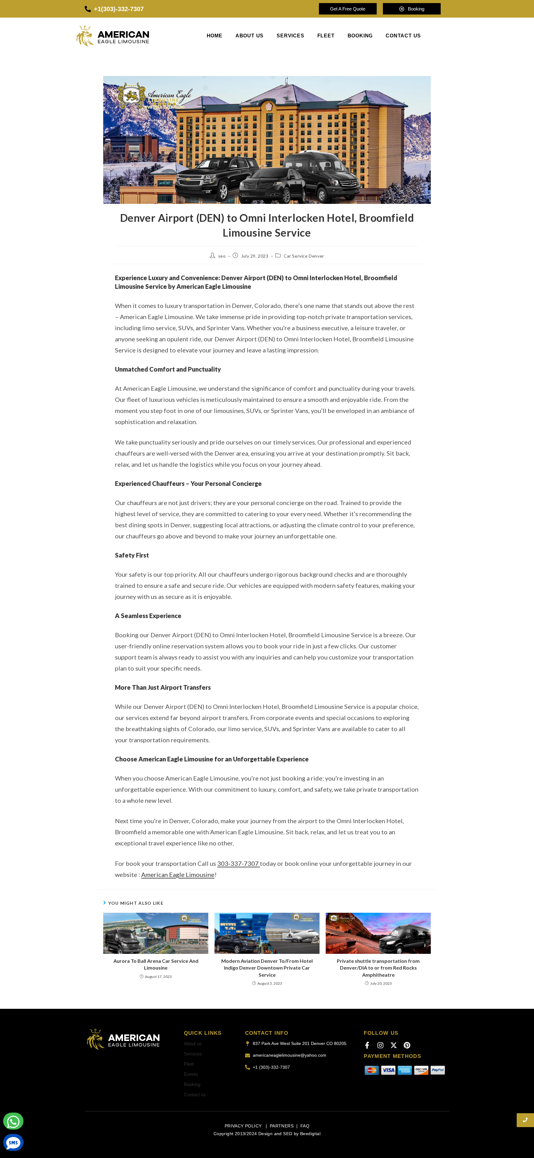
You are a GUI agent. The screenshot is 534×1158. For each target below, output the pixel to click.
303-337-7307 (238, 863)
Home (214, 35)
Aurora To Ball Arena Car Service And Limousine (155, 964)
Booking (192, 1084)
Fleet (326, 35)
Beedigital (310, 1133)
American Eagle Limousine (177, 874)
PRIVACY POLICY (244, 1125)
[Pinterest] (407, 1045)
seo (222, 256)
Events (191, 1074)
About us (249, 35)
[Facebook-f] (367, 1045)
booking (360, 35)
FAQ (304, 1125)
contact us (403, 35)
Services (290, 35)
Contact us (195, 1094)
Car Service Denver (304, 256)
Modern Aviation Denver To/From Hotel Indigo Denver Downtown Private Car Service (267, 968)
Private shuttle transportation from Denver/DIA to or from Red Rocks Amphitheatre (378, 968)
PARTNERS (282, 1125)
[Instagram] (380, 1045)
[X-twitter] (393, 1045)
